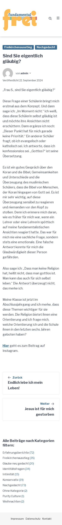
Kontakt (46, 518)
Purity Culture (12, 496)
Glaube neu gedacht (16, 463)
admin (24, 73)
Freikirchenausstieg (18, 47)
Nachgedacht (46, 47)
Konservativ (11, 479)
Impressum (17, 518)
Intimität (8, 474)
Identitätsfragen (14, 469)
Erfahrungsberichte (16, 452)
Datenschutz (32, 518)
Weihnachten (12, 501)
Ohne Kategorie (13, 490)
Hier (6, 346)
